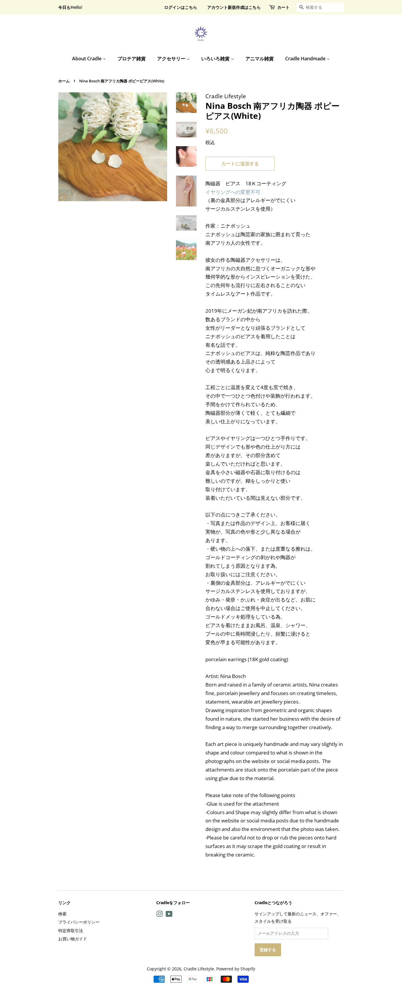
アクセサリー (172, 58)
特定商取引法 (70, 930)
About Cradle (87, 58)
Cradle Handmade (306, 58)
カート (283, 7)
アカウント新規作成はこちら (234, 7)
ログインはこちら (180, 7)
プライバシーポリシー (78, 922)
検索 (62, 914)
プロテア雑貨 (131, 58)
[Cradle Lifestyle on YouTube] (169, 915)
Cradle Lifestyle (199, 969)
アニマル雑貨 (259, 58)
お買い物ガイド (72, 939)
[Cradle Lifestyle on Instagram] (159, 915)
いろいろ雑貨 (216, 58)
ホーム (64, 81)
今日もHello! (70, 7)
